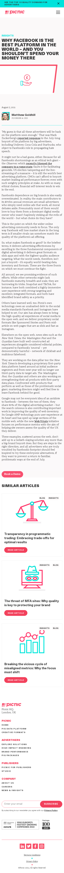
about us (8, 783)
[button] (57, 12)
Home (5, 725)
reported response (28, 138)
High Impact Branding (16, 748)
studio (6, 771)
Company (9, 779)
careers (7, 787)
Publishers (10, 763)
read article (16, 550)
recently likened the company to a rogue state (27, 165)
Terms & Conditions (32, 855)
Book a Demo (12, 474)
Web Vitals (41, 421)
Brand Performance (15, 752)
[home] (14, 12)
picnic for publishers (16, 767)
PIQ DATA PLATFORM (14, 729)
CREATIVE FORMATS (13, 732)
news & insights (12, 791)
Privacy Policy (32, 861)
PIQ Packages (10, 756)
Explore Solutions (14, 744)
